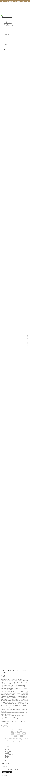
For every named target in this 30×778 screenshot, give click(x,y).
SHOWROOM (9, 26)
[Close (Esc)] (2, 775)
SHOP (6, 21)
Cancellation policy (18, 740)
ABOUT (6, 24)
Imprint (10, 740)
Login (6, 760)
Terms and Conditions (17, 738)
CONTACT (8, 23)
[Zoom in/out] (6, 775)
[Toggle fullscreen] (4, 775)
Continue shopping (7, 772)
